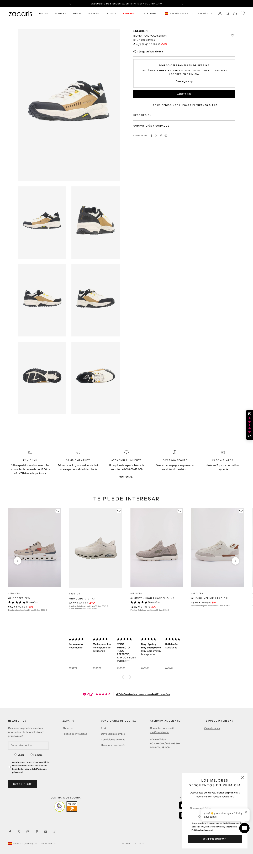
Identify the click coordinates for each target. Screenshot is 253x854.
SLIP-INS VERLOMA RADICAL (210, 598)
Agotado (184, 94)
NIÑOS (77, 13)
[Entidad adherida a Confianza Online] (65, 806)
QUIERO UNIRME (214, 839)
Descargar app (184, 81)
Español (203, 13)
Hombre (38, 754)
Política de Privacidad (74, 733)
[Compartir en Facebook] (151, 135)
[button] (124, 677)
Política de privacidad (202, 830)
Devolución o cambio (113, 733)
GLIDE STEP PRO (19, 598)
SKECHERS (140, 31)
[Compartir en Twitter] (156, 135)
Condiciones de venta (113, 739)
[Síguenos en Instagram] (28, 831)
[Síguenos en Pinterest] (37, 831)
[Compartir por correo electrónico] (166, 135)
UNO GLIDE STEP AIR (83, 598)
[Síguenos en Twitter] (19, 831)
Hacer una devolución (113, 745)
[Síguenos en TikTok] (54, 831)
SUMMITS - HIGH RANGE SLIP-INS (152, 598)
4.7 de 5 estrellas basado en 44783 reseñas (143, 694)
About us (67, 728)
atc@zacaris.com (159, 732)
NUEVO (111, 13)
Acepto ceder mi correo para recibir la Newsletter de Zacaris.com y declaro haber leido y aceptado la (217, 826)
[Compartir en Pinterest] (161, 135)
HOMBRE (60, 13)
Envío (104, 728)
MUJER (43, 13)
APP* (159, 3)
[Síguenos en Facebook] (10, 831)
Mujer (21, 754)
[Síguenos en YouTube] (46, 831)
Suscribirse (22, 784)
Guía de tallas (212, 728)
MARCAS (94, 13)
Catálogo (149, 13)
